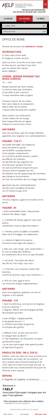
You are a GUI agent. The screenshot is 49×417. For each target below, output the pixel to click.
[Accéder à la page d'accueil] (8, 5)
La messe (8, 18)
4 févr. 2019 (23, 26)
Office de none (23, 31)
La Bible (41, 18)
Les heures (24, 18)
